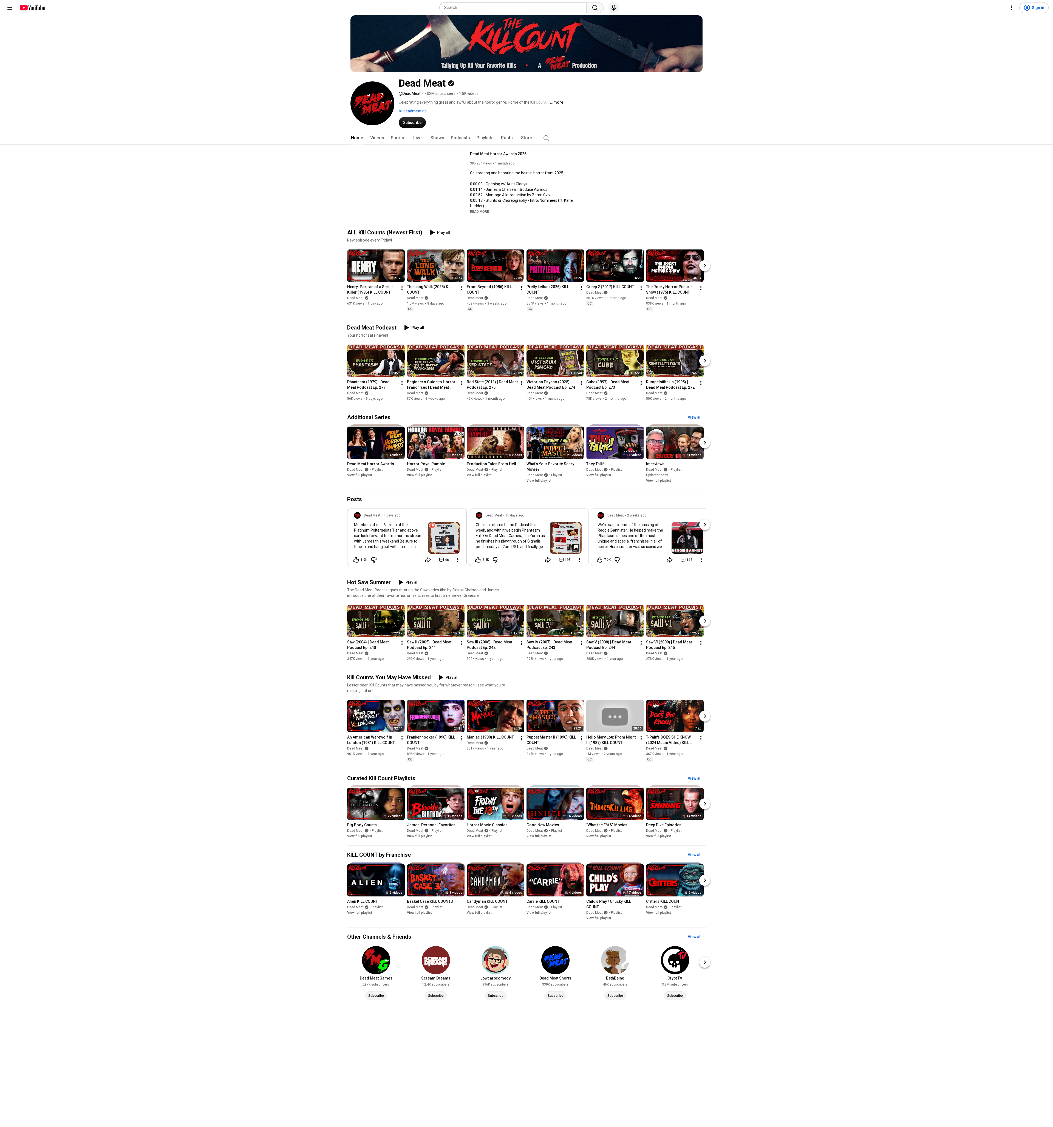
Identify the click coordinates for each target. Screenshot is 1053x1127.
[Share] (428, 559)
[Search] (595, 7)
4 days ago (392, 515)
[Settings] (1011, 7)
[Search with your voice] (613, 7)
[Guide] (10, 7)
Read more (479, 212)
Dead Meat (355, 298)
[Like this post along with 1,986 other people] (356, 559)
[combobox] (514, 7)
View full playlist (359, 475)
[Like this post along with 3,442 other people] (478, 559)
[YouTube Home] (32, 7)
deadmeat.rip (415, 111)
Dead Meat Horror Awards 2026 (498, 154)
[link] (407, 539)
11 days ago (514, 515)
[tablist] (526, 137)
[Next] (704, 265)
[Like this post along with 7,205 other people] (599, 559)
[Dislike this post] (373, 559)
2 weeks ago (636, 515)
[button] (479, 211)
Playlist (377, 470)
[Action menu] (457, 559)
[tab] (357, 137)
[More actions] (402, 287)
